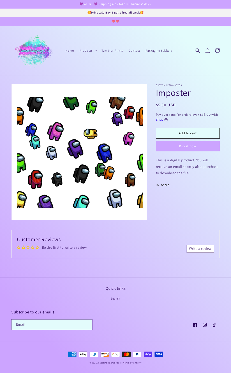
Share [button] (165, 185)
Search (115, 299)
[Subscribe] (87, 324)
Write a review (200, 248)
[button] (88, 50)
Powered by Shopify (131, 362)
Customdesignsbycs (108, 362)
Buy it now (187, 146)
